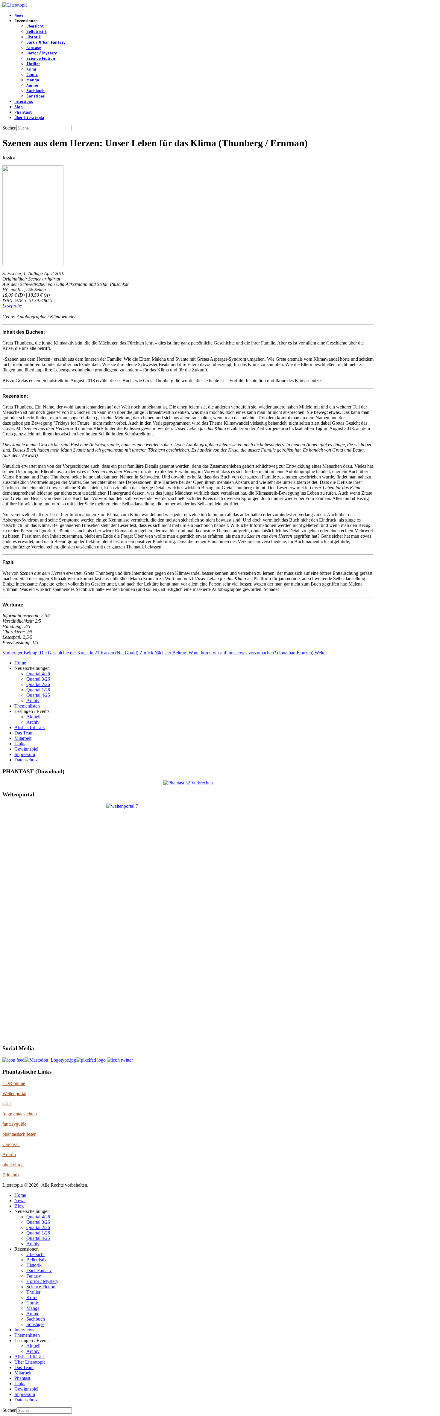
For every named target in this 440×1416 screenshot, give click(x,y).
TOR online (13, 1083)
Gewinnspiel (26, 749)
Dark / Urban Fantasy (46, 42)
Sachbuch (35, 91)
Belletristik (36, 31)
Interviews (23, 101)
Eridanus (10, 1174)
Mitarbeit (22, 738)
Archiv (33, 700)
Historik (33, 37)
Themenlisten (27, 705)
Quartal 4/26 (38, 673)
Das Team (24, 732)
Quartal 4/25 (38, 695)
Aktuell (33, 716)
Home (20, 662)
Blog (18, 107)
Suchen (9, 127)
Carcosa (11, 1144)
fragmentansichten (19, 1113)
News (18, 15)
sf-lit (6, 1103)
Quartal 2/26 (38, 684)
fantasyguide (14, 1124)
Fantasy (33, 47)
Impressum (24, 754)
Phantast (23, 112)
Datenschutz (26, 759)
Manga (32, 80)
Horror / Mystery (41, 53)
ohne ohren (13, 1164)
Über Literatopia (29, 117)
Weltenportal (14, 1093)
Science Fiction (40, 58)
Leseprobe (12, 305)
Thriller (33, 64)
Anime (32, 85)
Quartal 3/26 (38, 679)
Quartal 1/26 (38, 689)
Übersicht (35, 26)
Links (19, 743)
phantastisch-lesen (19, 1134)
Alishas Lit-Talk (29, 727)
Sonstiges (35, 96)
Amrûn (9, 1154)
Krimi (31, 69)
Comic (32, 74)
